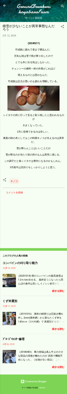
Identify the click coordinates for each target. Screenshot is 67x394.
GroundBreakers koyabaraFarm (33, 9)
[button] (62, 27)
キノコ (14, 181)
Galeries (42, 388)
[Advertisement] (33, 220)
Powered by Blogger (36, 381)
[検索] (62, 7)
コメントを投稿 (14, 192)
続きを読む (58, 290)
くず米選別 (10, 301)
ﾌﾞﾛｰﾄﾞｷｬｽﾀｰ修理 (14, 339)
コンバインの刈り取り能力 (20, 263)
